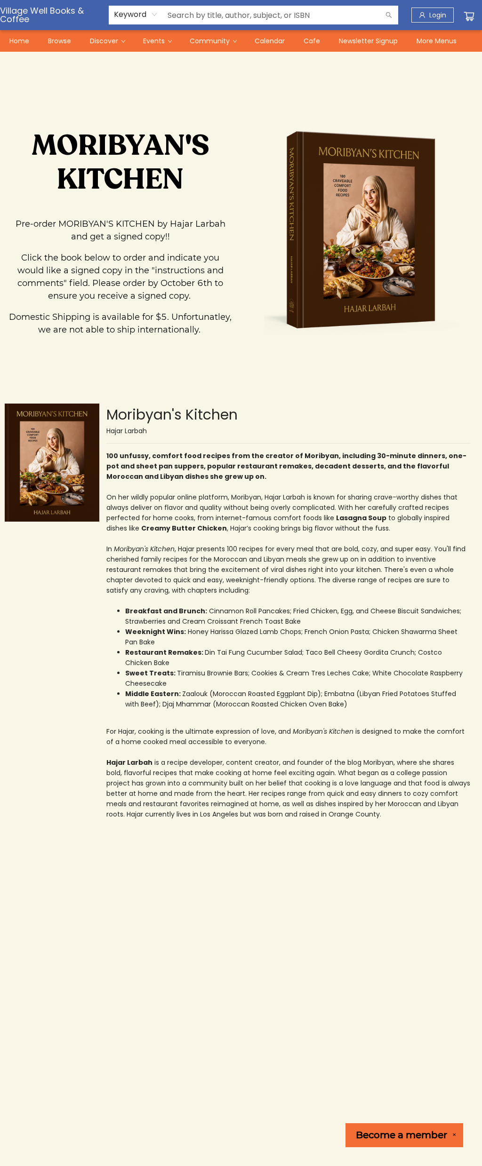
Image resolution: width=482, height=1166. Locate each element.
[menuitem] (19, 41)
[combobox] (136, 15)
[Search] (388, 15)
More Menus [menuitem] (437, 41)
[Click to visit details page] (52, 463)
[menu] (241, 41)
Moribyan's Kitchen (172, 415)
